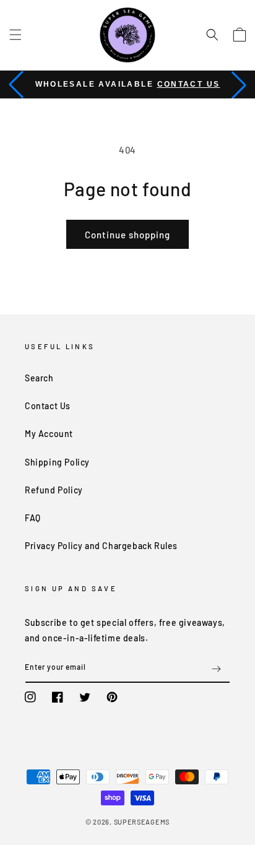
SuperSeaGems (142, 822)
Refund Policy (54, 490)
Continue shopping (127, 234)
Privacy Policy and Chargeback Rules (101, 545)
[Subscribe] (216, 668)
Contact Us (188, 84)
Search (39, 378)
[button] (15, 34)
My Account (49, 433)
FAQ (33, 518)
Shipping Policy (57, 462)
